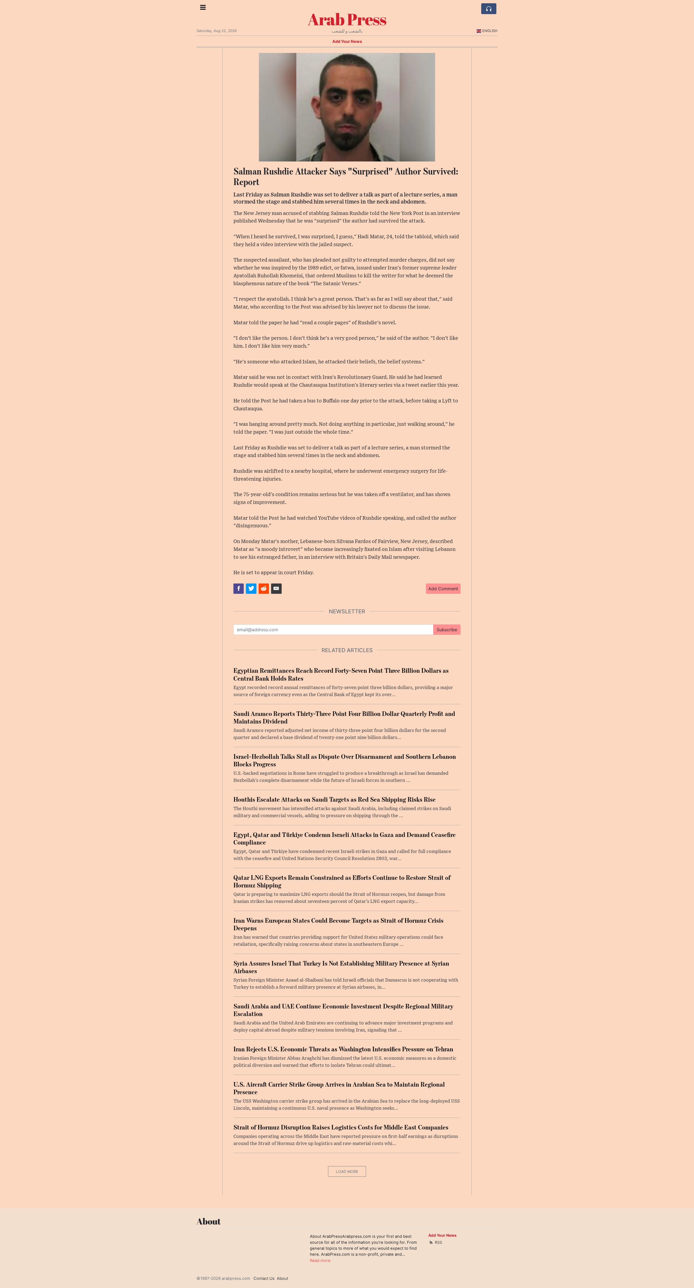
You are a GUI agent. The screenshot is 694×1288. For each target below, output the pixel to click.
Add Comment (443, 588)
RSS (438, 1242)
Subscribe (447, 629)
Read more (320, 1260)
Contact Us (264, 1278)
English (489, 30)
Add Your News (347, 41)
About (282, 1278)
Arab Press (347, 19)
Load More (347, 1171)
